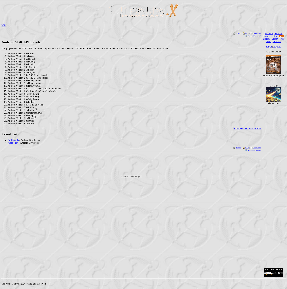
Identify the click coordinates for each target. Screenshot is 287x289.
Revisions (257, 33)
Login (269, 46)
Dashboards (13, 140)
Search (275, 39)
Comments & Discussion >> (247, 128)
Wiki (3, 25)
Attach (238, 33)
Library (266, 39)
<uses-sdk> (12, 143)
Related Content (254, 36)
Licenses (277, 41)
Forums (266, 36)
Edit (247, 33)
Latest (274, 36)
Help (268, 41)
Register (277, 46)
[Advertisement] (274, 220)
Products (269, 33)
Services (279, 33)
